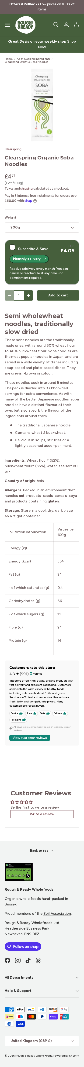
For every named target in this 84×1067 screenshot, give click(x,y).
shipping (26, 189)
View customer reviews (30, 738)
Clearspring (13, 149)
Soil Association (57, 913)
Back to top (39, 851)
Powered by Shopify (66, 1055)
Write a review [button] (42, 814)
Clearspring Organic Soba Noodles (26, 61)
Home (8, 58)
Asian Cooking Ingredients (33, 58)
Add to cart (58, 295)
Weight (10, 217)
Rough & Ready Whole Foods (33, 1055)
